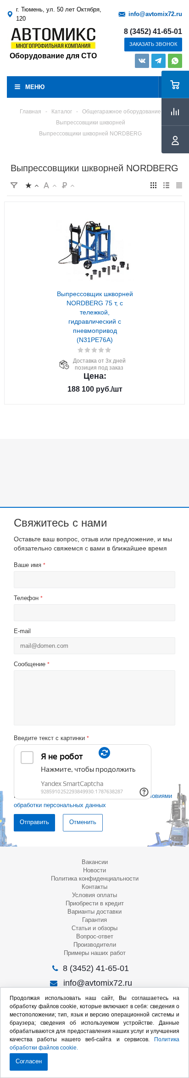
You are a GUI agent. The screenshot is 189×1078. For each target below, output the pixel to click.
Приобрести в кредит (95, 903)
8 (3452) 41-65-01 (153, 31)
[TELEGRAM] (158, 61)
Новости (94, 870)
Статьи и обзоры (94, 928)
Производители (94, 944)
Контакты (94, 886)
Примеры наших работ (95, 952)
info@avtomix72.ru (155, 14)
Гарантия (94, 919)
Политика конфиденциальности (95, 878)
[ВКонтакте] (142, 61)
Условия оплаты (94, 895)
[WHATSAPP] (175, 61)
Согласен (29, 1061)
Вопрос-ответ (94, 936)
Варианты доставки (94, 911)
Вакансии (95, 862)
